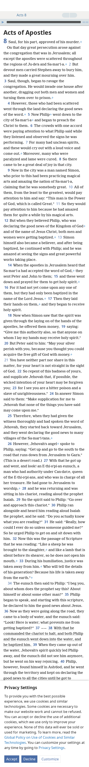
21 (6, 360)
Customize (50, 759)
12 (6, 220)
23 (15, 388)
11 (58, 203)
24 (52, 393)
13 (60, 237)
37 (38, 628)
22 (19, 371)
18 (10, 315)
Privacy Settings (52, 747)
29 (18, 499)
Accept (11, 759)
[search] (83, 5)
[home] (6, 5)
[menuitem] (6, 5)
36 (6, 611)
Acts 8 (21, 15)
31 (46, 521)
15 (56, 276)
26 (10, 443)
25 (10, 415)
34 (10, 583)
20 (6, 343)
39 (35, 644)
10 (71, 187)
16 (6, 287)
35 (67, 594)
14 (10, 265)
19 (63, 326)
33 (21, 561)
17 (50, 298)
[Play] (3, 22)
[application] (44, 22)
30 (53, 505)
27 (46, 460)
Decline (29, 759)
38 (50, 628)
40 (62, 661)
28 (24, 488)
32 (15, 538)
